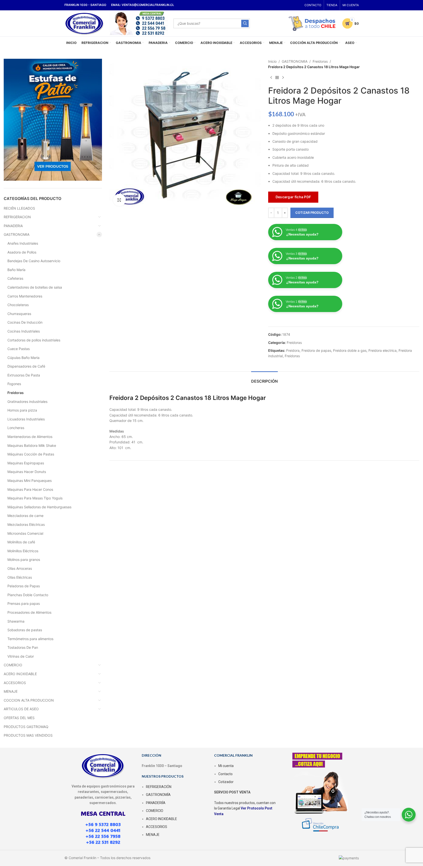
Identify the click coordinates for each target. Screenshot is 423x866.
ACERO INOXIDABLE (20, 674)
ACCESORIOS (15, 683)
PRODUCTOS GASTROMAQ (26, 727)
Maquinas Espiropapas (25, 463)
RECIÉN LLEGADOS (19, 208)
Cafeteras (15, 278)
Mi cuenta (226, 766)
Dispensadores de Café (26, 366)
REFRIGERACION (17, 217)
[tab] (264, 378)
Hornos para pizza (22, 410)
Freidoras (15, 393)
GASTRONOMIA (16, 234)
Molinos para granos (23, 559)
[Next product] (283, 78)
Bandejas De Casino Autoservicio (33, 261)
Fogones (14, 384)
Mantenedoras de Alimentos (29, 436)
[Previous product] (271, 78)
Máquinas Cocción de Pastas (30, 454)
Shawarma (15, 621)
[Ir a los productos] (277, 78)
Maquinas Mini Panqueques (29, 480)
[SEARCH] (245, 23)
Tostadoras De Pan (22, 647)
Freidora (293, 350)
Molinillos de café (21, 542)
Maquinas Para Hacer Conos (30, 489)
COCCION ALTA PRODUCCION (29, 700)
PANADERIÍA (155, 803)
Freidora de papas (316, 350)
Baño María (16, 270)
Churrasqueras (19, 314)
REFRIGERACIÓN (158, 787)
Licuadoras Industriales (26, 419)
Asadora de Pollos (21, 252)
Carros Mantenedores (24, 296)
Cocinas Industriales (23, 331)
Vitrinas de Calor (20, 656)
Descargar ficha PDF (293, 197)
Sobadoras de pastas (24, 630)
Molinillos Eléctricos (22, 551)
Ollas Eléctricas (19, 577)
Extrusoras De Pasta (23, 375)
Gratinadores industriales (27, 401)
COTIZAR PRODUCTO (312, 213)
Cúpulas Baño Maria (23, 357)
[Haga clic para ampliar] (119, 200)
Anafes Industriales (22, 243)
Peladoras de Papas (23, 586)
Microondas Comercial (25, 533)
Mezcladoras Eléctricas (26, 524)
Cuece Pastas (18, 349)
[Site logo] (84, 23)
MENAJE (11, 691)
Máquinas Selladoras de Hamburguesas (39, 507)
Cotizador (226, 782)
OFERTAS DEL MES (19, 718)
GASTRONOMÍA (158, 795)
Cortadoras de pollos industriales (33, 340)
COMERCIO (13, 665)
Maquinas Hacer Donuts (26, 472)
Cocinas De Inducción (24, 322)
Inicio (272, 61)
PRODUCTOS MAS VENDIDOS (28, 735)
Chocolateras (18, 305)
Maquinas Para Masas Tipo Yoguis (34, 498)
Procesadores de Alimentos (29, 612)
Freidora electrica (382, 350)
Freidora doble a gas (349, 350)
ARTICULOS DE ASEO (21, 709)
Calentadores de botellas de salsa (34, 287)
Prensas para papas (23, 603)
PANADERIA (13, 226)
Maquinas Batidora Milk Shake (31, 445)
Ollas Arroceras (19, 568)
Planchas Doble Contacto (27, 595)
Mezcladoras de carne (25, 515)
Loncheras (15, 428)
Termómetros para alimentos (30, 639)
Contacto (225, 774)
